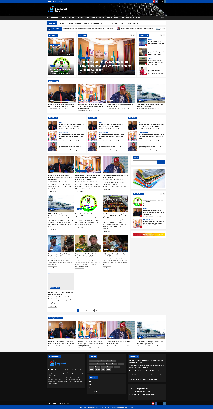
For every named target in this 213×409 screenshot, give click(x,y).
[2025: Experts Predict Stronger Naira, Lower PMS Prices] (115, 243)
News (93, 17)
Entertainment (111, 361)
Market (79, 17)
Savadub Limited (127, 407)
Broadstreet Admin (85, 73)
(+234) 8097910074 (144, 391)
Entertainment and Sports (97, 364)
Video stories (130, 17)
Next (97, 310)
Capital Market (101, 361)
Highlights (71, 17)
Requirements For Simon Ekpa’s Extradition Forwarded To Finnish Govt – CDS (87, 256)
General (62, 23)
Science (109, 17)
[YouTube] (154, 1)
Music (87, 17)
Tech (122, 17)
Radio (90, 387)
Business (70, 23)
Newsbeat (102, 17)
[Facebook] (156, 1)
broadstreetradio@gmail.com (145, 394)
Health (64, 17)
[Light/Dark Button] (162, 17)
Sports (87, 23)
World (138, 17)
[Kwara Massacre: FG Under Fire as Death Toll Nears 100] (61, 243)
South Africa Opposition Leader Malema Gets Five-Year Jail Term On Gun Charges (52, 125)
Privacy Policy (93, 391)
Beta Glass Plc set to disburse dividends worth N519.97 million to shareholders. (143, 42)
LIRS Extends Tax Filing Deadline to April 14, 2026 (143, 379)
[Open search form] (165, 17)
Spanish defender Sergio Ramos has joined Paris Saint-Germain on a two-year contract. (143, 71)
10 (93, 310)
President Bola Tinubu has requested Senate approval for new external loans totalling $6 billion (105, 65)
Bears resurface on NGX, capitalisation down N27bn (143, 52)
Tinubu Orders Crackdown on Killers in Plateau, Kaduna (109, 28)
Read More (53, 191)
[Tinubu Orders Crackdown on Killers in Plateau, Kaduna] (121, 93)
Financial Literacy (55, 17)
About (90, 384)
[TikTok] (159, 1)
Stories (116, 17)
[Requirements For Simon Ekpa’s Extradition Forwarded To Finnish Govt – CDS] (88, 243)
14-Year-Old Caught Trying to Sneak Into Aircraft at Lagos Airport (151, 28)
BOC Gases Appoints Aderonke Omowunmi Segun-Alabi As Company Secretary (143, 61)
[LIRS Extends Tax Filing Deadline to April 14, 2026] (88, 203)
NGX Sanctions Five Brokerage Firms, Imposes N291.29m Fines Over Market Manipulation (115, 216)
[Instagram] (165, 1)
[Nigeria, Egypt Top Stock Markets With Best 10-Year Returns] (61, 281)
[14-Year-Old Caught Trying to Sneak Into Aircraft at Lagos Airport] (151, 93)
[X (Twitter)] (162, 1)
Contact (91, 381)
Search (136, 157)
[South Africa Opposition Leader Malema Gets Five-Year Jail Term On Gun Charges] (62, 93)
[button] (47, 17)
